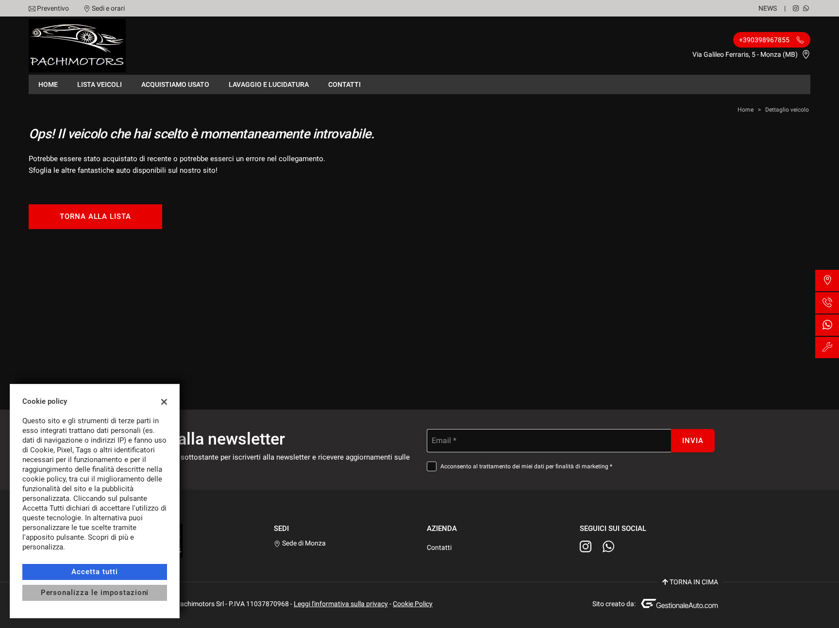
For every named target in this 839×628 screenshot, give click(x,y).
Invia (693, 440)
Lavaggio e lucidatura (269, 84)
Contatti (344, 84)
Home (48, 84)
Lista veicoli (99, 84)
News (767, 8)
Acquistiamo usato (175, 84)
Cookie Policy (413, 604)
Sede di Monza (303, 543)
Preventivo (53, 8)
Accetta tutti (94, 571)
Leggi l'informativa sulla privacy (341, 604)
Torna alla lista (95, 216)
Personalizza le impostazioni (95, 592)
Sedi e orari (108, 8)
